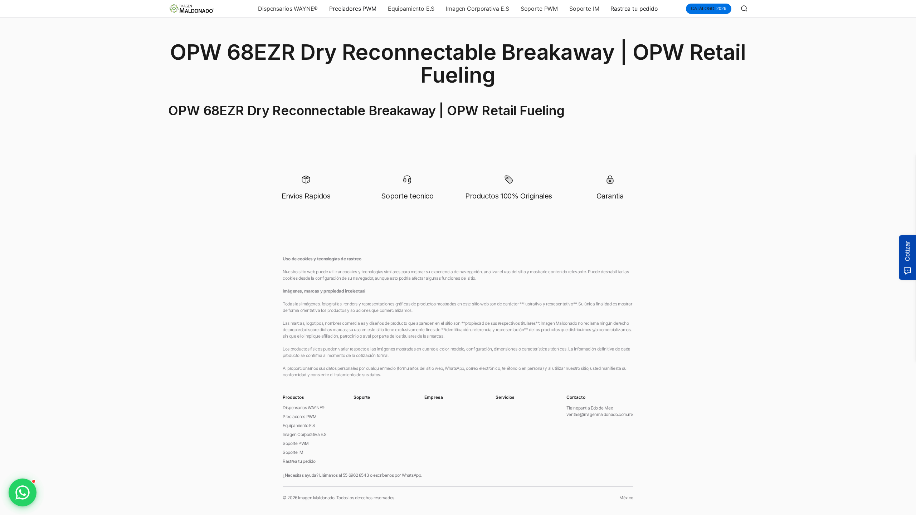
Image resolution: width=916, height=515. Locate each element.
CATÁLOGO (708, 8)
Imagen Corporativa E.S (477, 8)
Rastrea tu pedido (634, 8)
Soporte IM (584, 8)
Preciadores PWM (352, 8)
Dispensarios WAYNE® (288, 8)
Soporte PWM (539, 8)
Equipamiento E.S (411, 8)
